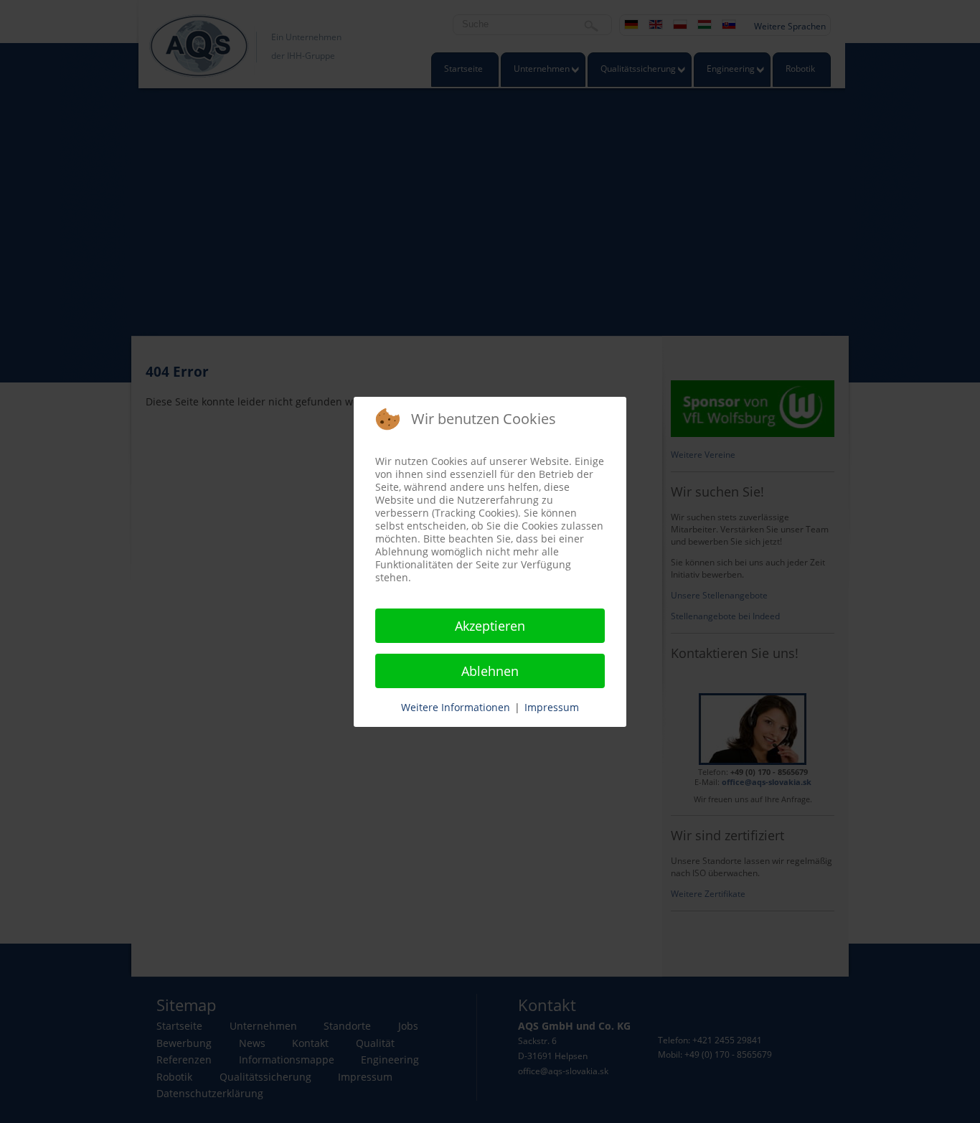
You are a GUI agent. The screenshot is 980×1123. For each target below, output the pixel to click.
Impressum (551, 707)
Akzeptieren (490, 625)
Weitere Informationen (455, 707)
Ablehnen (490, 671)
